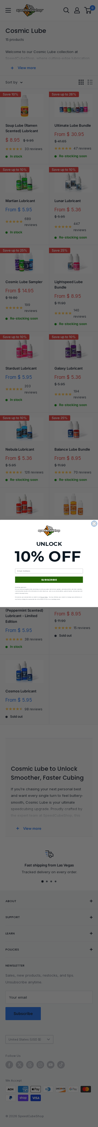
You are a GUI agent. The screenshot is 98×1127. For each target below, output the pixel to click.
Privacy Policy (44, 597)
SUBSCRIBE (49, 579)
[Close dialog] (94, 524)
